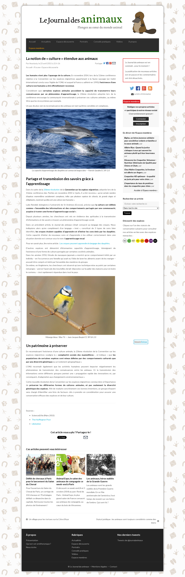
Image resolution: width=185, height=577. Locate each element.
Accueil (32, 41)
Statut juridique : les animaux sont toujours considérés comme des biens (126, 521)
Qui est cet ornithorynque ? (38, 544)
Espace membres (36, 48)
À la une (37, 67)
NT (133, 241)
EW (150, 241)
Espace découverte (65, 41)
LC (129, 241)
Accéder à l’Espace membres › (146, 190)
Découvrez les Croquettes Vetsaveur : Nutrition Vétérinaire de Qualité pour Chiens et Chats (140, 163)
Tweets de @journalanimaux (130, 540)
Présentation (32, 540)
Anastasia (33, 63)
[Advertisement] (141, 290)
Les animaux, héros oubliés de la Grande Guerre (100, 480)
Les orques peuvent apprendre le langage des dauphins (85, 243)
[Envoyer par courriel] (114, 63)
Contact (113, 566)
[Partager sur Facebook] (107, 63)
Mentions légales (99, 566)
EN (142, 241)
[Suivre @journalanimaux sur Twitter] (132, 89)
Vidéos (119, 41)
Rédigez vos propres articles (141, 107)
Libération (36, 424)
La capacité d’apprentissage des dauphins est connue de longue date (59, 170)
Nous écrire (31, 547)
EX (155, 241)
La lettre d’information (142, 94)
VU (138, 241)
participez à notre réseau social (142, 110)
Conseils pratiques (102, 41)
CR (146, 241)
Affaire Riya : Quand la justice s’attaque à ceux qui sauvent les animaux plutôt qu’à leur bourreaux (139, 150)
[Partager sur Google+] (110, 63)
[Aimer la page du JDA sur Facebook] (138, 89)
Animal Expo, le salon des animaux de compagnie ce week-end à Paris (69, 481)
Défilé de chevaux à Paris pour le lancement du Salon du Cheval (40, 481)
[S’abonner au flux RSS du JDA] (150, 89)
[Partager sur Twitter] (104, 63)
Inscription (141, 123)
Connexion (141, 119)
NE (125, 241)
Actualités (46, 41)
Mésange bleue (51, 337)
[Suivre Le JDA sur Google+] (144, 89)
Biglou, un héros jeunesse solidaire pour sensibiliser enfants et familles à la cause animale (140, 141)
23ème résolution (52, 189)
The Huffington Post (41, 419)
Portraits (84, 41)
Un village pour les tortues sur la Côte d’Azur (49, 519)
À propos (132, 41)
